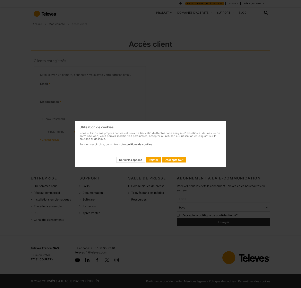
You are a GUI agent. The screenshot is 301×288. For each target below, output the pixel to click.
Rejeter (153, 159)
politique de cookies (139, 144)
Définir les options (130, 159)
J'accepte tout (174, 159)
